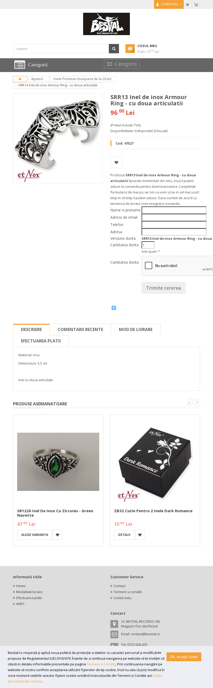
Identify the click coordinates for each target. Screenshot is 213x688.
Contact (119, 585)
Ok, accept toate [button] (184, 656)
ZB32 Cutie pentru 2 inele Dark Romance (153, 510)
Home (20, 585)
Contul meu (122, 597)
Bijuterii (37, 78)
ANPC (20, 603)
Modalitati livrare (29, 591)
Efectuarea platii (41, 341)
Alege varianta (34, 535)
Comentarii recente (80, 329)
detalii (124, 535)
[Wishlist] (187, 4)
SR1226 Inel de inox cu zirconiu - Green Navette (55, 513)
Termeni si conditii (128, 591)
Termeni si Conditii (101, 664)
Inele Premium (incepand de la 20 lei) (82, 78)
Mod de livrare (135, 329)
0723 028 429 (137, 644)
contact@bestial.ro (145, 634)
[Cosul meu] (195, 4)
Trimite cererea (163, 288)
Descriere (31, 329)
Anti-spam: (151, 251)
